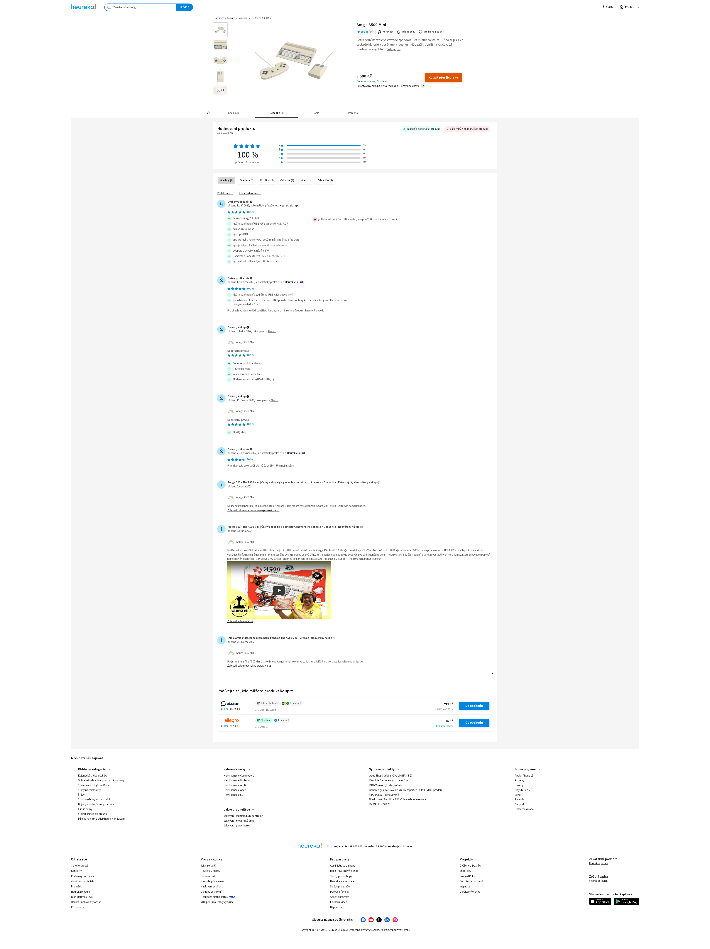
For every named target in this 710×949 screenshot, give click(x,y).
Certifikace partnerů (471, 881)
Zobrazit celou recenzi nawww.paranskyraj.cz (253, 510)
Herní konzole (245, 18)
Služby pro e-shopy (341, 876)
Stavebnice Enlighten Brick (93, 785)
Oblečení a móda (524, 809)
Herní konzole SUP (234, 795)
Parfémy (519, 780)
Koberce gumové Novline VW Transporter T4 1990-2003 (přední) (405, 790)
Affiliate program (339, 897)
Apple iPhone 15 (524, 776)
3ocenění (295, 703)
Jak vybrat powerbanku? (238, 826)
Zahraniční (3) (325, 180)
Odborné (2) (287, 180)
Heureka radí (208, 876)
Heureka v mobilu (210, 871)
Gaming (231, 18)
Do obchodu (474, 706)
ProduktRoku (467, 876)
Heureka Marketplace (342, 881)
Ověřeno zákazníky (470, 866)
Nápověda (336, 907)
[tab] (234, 113)
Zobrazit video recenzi (240, 621)
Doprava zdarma (444, 726)
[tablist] (335, 113)
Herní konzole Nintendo (237, 780)
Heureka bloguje (80, 892)
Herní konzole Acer (235, 790)
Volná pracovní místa (82, 881)
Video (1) (306, 180)
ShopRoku (465, 871)
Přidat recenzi (225, 193)
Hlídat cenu (408, 31)
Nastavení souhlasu (212, 887)
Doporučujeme (525, 769)
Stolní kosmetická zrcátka (92, 814)
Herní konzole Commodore (239, 776)
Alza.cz (272, 331)
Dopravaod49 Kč (444, 709)
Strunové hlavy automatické (94, 800)
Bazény (519, 785)
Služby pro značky (340, 887)
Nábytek (520, 804)
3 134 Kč (447, 721)
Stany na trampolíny (89, 790)
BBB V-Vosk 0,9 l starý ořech (385, 785)
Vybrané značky (235, 769)
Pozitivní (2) (267, 180)
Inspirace (465, 887)
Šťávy (81, 795)
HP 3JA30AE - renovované (384, 795)
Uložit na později (433, 31)
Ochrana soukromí (211, 892)
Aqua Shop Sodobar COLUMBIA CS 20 (390, 776)
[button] (234, 113)
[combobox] (140, 7)
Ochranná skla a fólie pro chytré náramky (101, 780)
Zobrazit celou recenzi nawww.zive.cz (249, 666)
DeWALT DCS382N (379, 804)
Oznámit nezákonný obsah (86, 902)
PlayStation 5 (522, 790)
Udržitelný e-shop (470, 892)
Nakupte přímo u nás (212, 881)
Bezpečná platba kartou (214, 897)
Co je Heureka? (79, 866)
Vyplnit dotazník (598, 881)
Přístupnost (78, 907)
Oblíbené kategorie (92, 769)
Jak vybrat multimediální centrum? (243, 816)
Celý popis (393, 49)
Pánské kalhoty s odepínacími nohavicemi (101, 819)
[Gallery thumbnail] (220, 29)
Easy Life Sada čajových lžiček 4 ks (388, 780)
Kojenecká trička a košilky (92, 776)
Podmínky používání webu (395, 930)
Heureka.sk (286, 206)
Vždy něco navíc (410, 86)
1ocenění (283, 720)
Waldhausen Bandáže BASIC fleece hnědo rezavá (397, 800)
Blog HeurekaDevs (82, 897)
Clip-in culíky (85, 809)
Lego (518, 795)
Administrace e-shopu (342, 866)
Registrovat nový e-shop (344, 871)
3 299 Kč (447, 704)
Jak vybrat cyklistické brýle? (240, 821)
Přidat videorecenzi (250, 193)
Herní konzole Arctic (235, 785)
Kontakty (76, 871)
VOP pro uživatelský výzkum (217, 902)
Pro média (76, 887)
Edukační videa (338, 902)
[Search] (208, 113)
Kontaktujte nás (598, 863)
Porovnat (388, 31)
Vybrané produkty (382, 769)
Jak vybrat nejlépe (237, 809)
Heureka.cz (218, 18)
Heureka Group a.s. (338, 930)
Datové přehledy (339, 892)
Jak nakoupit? (208, 866)
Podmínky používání (82, 876)
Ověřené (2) (246, 180)
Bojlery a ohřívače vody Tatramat (97, 804)
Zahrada (519, 800)
